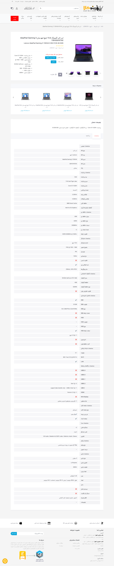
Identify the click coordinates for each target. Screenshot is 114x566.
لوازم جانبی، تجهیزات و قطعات (41, 17)
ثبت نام (14, 534)
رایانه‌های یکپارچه (94, 17)
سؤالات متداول (35, 1)
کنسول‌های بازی (67, 17)
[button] (17, 8)
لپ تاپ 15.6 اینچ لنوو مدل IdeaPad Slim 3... (89, 106)
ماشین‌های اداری (76, 17)
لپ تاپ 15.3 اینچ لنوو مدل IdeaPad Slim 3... (46, 106)
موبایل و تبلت (83, 16)
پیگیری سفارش (42, 1)
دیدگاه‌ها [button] (88, 136)
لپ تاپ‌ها (100, 16)
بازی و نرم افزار (29, 17)
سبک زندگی (22, 17)
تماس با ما (17, 1)
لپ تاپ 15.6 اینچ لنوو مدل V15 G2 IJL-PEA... (25, 106)
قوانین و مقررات (28, 1)
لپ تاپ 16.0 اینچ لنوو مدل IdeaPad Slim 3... (67, 106)
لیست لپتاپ (14, 18)
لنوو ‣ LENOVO (53, 48)
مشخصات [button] (96, 136)
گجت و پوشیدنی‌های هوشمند (56, 17)
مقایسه (52, 75)
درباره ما (22, 1)
